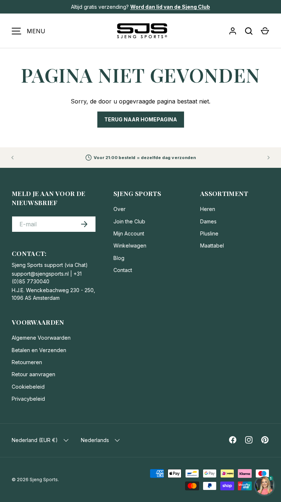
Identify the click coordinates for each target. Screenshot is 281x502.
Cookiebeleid (28, 387)
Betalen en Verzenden (39, 350)
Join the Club (129, 221)
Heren (207, 209)
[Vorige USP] (12, 157)
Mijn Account (128, 233)
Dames (208, 221)
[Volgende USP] (268, 157)
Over (119, 209)
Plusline (209, 233)
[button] (265, 31)
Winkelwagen (129, 245)
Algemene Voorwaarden (41, 338)
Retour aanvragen (33, 374)
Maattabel (212, 245)
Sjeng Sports (44, 479)
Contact (122, 270)
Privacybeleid (28, 399)
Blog (118, 258)
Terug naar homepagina (140, 119)
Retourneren (27, 362)
